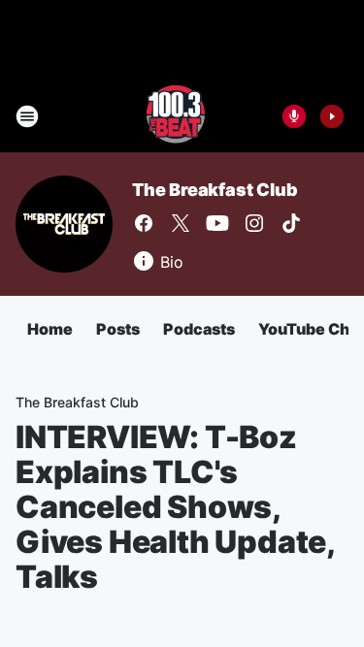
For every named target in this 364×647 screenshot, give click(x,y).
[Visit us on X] (180, 223)
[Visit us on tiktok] (291, 223)
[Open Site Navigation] (27, 116)
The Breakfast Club (214, 189)
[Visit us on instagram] (254, 223)
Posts (118, 329)
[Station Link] (176, 116)
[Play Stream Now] (332, 116)
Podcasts (199, 329)
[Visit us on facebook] (143, 223)
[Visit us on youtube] (217, 223)
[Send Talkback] (294, 116)
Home (50, 329)
